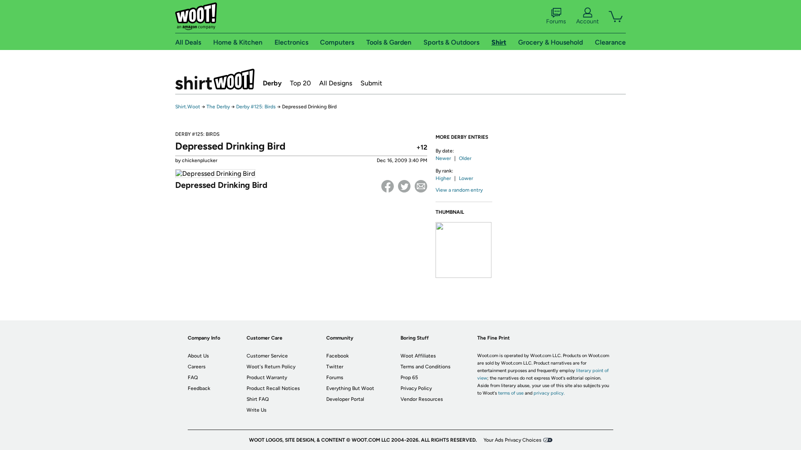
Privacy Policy (416, 388)
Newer (443, 158)
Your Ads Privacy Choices (513, 440)
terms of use (511, 393)
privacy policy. (549, 393)
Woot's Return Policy (271, 367)
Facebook (387, 186)
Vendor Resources (421, 399)
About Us (198, 356)
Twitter (404, 186)
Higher (443, 178)
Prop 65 (409, 377)
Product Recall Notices (273, 388)
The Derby (218, 107)
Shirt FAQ (258, 399)
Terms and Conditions (425, 367)
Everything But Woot (350, 388)
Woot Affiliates (418, 356)
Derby (272, 83)
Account (587, 21)
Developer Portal (345, 399)
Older (465, 158)
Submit (371, 83)
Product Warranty (267, 377)
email (421, 186)
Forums (556, 21)
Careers (197, 367)
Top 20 (300, 83)
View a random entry (459, 190)
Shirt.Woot (214, 79)
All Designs (335, 83)
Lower (466, 178)
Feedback (199, 388)
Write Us (257, 410)
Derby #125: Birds (256, 107)
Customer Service (267, 356)
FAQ (193, 377)
